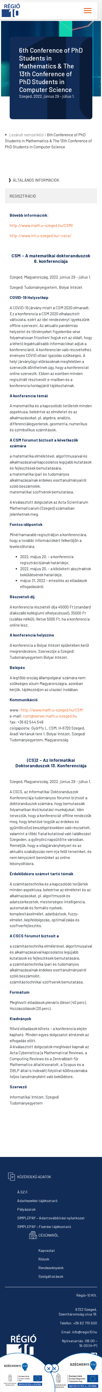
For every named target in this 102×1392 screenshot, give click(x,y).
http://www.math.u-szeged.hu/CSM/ (41, 225)
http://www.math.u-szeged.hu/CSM (52, 710)
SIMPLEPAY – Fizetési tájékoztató (44, 1226)
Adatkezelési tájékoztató (37, 1200)
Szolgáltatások (50, 1276)
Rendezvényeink (51, 1267)
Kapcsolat (46, 1250)
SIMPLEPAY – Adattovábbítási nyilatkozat (51, 1218)
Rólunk (43, 1259)
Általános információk (36, 180)
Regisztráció (22, 196)
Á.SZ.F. (22, 1192)
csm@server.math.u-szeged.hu (50, 716)
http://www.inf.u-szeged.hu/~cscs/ (40, 235)
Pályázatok (26, 1209)
